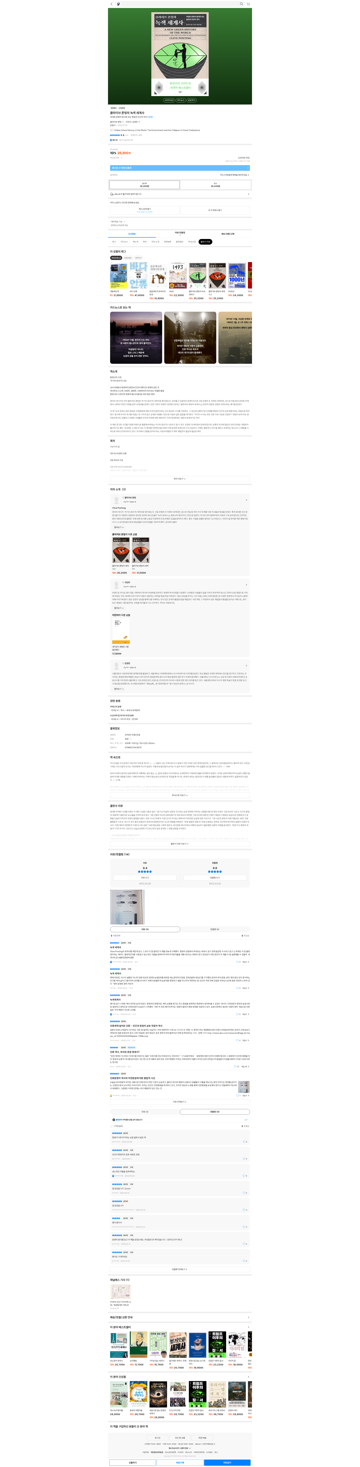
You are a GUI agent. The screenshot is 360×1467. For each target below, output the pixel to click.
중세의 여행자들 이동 (138, 1400)
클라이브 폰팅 (116, 122)
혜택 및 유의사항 (145, 883)
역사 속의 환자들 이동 (119, 1400)
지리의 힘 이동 (237, 1350)
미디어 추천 (125, 719)
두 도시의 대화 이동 (178, 1400)
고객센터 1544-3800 (152, 1444)
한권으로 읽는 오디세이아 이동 (197, 1351)
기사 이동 (120, 1297)
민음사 (113, 125)
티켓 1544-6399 (169, 1444)
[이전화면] (111, 4)
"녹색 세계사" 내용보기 (180, 952)
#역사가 (138, 258)
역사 (122, 710)
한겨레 (135, 719)
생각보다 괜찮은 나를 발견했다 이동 (121, 636)
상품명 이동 (119, 281)
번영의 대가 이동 (237, 1400)
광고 (216, 1452)
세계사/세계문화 (133, 710)
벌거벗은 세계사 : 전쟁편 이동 (178, 1350)
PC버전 (180, 1452)
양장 (127, 739)
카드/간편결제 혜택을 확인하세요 (233, 175)
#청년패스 (128, 258)
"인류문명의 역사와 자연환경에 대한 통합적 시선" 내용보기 (180, 1084)
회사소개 (188, 1452)
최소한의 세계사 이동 (119, 1350)
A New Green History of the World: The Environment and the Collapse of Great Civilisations (157, 130)
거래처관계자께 (199, 1452)
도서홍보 (209, 1452)
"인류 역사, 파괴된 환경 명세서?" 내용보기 (180, 1057)
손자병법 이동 (138, 1350)
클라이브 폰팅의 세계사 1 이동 (140, 555)
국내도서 (114, 719)
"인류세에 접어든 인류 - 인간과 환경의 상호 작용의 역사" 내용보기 (180, 1031)
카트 (248, 4)
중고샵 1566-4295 (185, 1444)
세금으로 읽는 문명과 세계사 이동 (158, 1400)
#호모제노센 (116, 258)
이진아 (128, 122)
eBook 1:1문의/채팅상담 (204, 1444)
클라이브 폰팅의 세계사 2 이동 (121, 555)
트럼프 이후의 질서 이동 (217, 1350)
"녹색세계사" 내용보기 (180, 1005)
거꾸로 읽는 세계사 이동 (158, 1350)
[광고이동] (241, 4)
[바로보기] (127, 907)
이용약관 (146, 1452)
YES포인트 (114, 157)
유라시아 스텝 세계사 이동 (217, 1400)
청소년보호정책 (170, 1452)
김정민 (135, 122)
